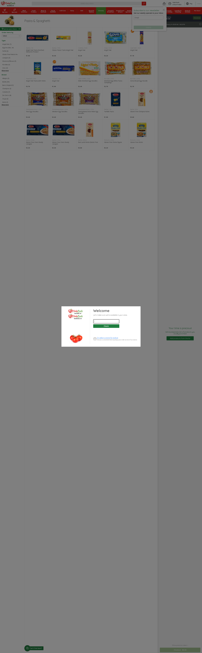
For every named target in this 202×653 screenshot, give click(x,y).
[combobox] (106, 321)
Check (106, 326)
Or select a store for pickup (107, 338)
